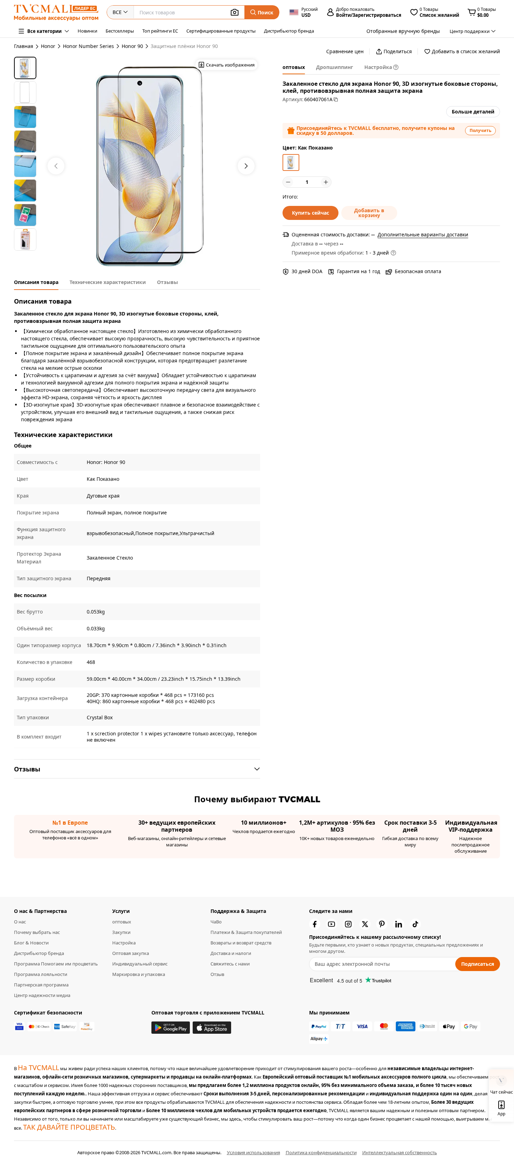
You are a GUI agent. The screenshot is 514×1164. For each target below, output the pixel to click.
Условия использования (253, 1152)
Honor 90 (132, 46)
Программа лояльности (40, 974)
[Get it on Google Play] (170, 1027)
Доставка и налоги (230, 953)
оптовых (121, 922)
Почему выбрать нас (37, 932)
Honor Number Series (88, 46)
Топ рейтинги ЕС (160, 31)
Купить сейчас (310, 212)
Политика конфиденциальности (321, 1152)
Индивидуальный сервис (139, 964)
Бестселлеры (120, 31)
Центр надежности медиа (42, 995)
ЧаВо (216, 922)
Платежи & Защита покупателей (246, 932)
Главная (23, 46)
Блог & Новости (31, 943)
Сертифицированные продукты (221, 31)
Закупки (121, 932)
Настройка (124, 943)
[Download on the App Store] (212, 1027)
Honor (48, 46)
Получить (480, 130)
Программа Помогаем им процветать (56, 964)
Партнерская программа (41, 985)
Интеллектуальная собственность (399, 1152)
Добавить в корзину (369, 213)
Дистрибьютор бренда (289, 31)
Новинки (87, 31)
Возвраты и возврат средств (240, 943)
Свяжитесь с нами (230, 964)
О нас (20, 922)
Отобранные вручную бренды (403, 31)
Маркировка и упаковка (138, 974)
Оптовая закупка (130, 953)
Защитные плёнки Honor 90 (184, 46)
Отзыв (217, 974)
